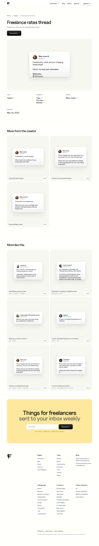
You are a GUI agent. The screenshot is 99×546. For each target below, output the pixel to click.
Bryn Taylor (60, 491)
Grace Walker (61, 502)
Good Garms (80, 497)
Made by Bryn (49, 531)
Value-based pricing (62, 388)
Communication (42, 500)
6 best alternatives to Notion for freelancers (83, 459)
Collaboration (41, 497)
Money (10, 293)
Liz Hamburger (61, 505)
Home (9, 16)
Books (58, 461)
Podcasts (60, 467)
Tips (10, 340)
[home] (8, 3)
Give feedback (41, 470)
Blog (63, 3)
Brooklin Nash (61, 488)
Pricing (53, 388)
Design (39, 502)
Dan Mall (59, 497)
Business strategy (43, 494)
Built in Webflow (58, 531)
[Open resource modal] (28, 158)
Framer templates (81, 491)
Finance (71, 388)
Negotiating (55, 293)
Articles (59, 458)
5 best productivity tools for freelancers (83, 464)
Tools (58, 470)
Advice (14, 340)
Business (22, 293)
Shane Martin (61, 511)
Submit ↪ (86, 3)
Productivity (41, 508)
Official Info (40, 531)
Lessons (14, 388)
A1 (76, 488)
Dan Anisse (60, 494)
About (69, 3)
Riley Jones (60, 508)
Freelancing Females (63, 500)
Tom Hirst (60, 514)
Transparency (41, 514)
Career (19, 388)
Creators (16, 293)
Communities (61, 464)
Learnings (25, 388)
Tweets (15, 16)
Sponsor (76, 3)
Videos (59, 475)
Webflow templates (82, 494)
